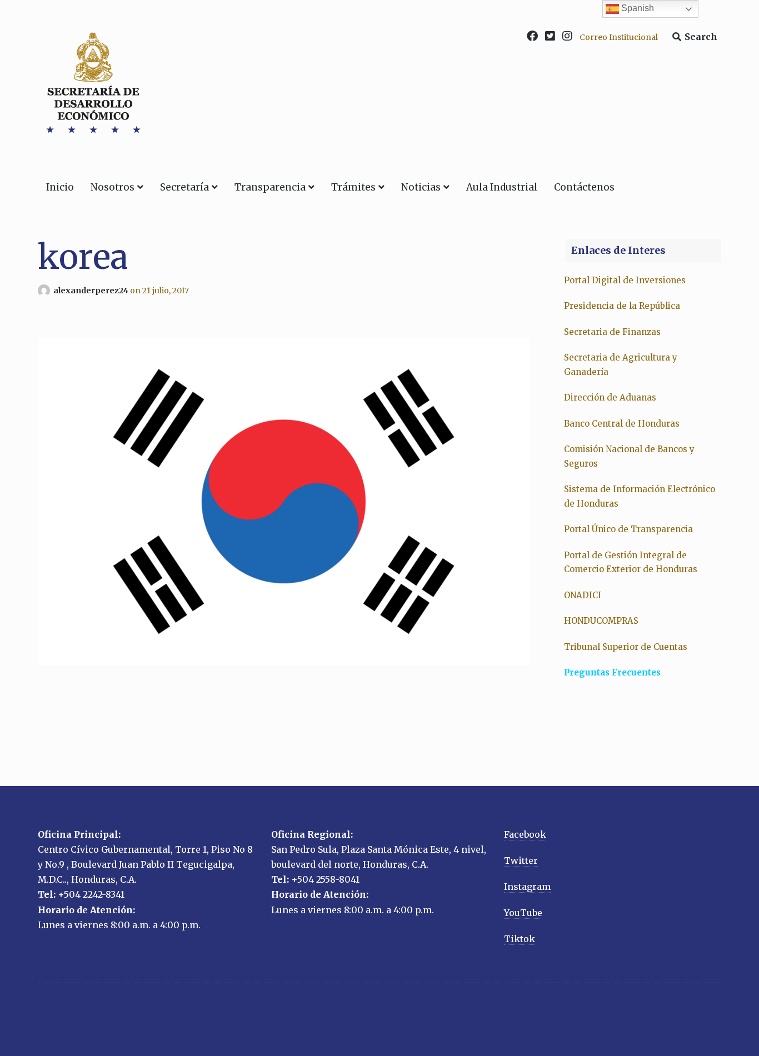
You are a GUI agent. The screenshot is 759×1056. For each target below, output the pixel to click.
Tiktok (519, 938)
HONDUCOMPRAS (601, 620)
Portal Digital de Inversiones (625, 280)
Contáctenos (584, 187)
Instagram (527, 886)
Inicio (60, 187)
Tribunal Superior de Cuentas (625, 647)
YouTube (523, 912)
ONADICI (582, 595)
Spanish (636, 8)
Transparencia (270, 187)
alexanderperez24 (91, 291)
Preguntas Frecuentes (612, 672)
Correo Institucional (619, 37)
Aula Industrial (501, 187)
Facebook (525, 834)
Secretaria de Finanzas (612, 332)
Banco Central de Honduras (622, 423)
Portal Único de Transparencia (628, 529)
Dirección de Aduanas (611, 397)
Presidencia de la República (622, 306)
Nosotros (112, 187)
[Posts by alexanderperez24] (45, 291)
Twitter (521, 860)
